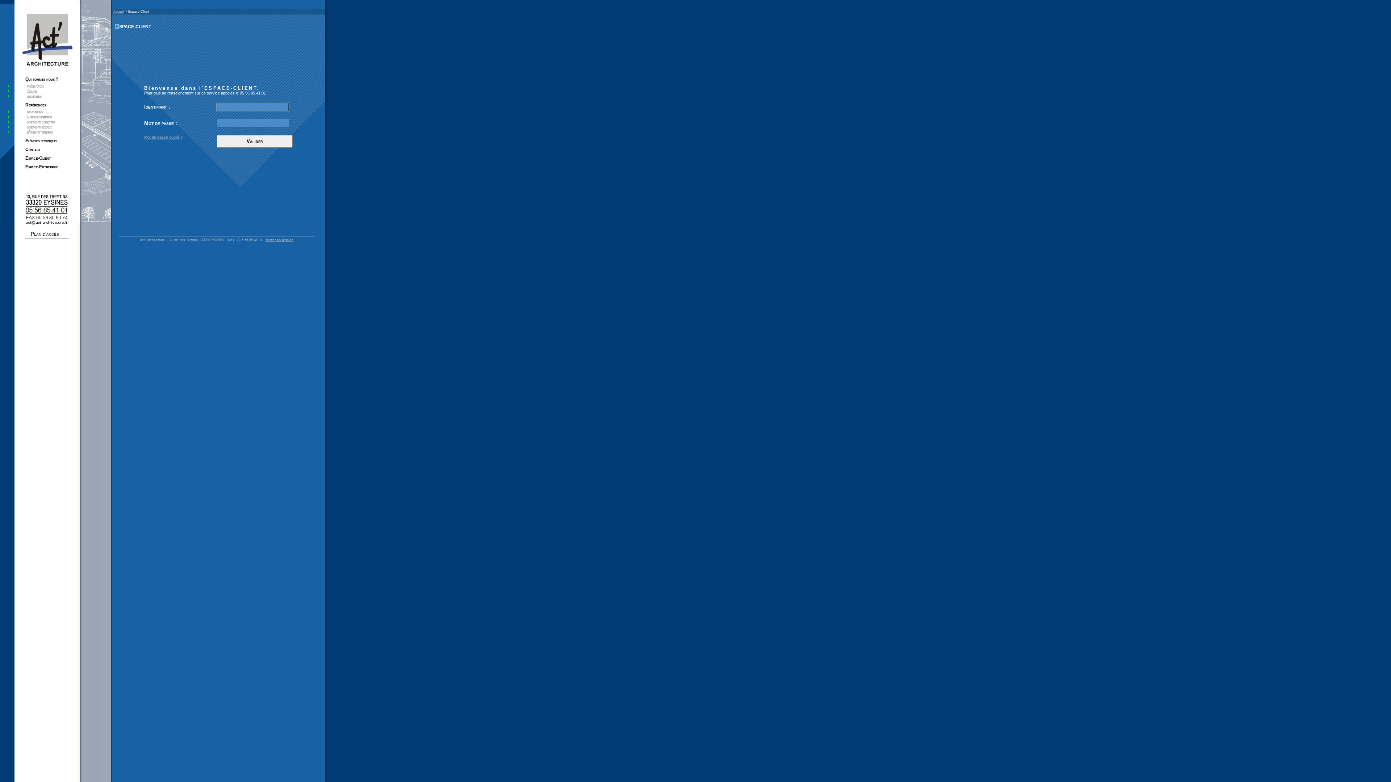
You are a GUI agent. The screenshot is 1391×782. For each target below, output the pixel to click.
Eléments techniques (41, 140)
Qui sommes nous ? (41, 79)
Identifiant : (157, 107)
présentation (35, 86)
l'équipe (31, 91)
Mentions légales (279, 240)
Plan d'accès (45, 234)
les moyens (34, 96)
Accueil (118, 11)
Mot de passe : (160, 123)
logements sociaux (39, 127)
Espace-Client (38, 158)
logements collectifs (41, 122)
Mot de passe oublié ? (163, 137)
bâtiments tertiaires (40, 132)
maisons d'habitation (39, 116)
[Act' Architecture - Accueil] (47, 67)
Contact (33, 149)
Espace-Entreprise (41, 166)
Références (35, 105)
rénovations (34, 111)
